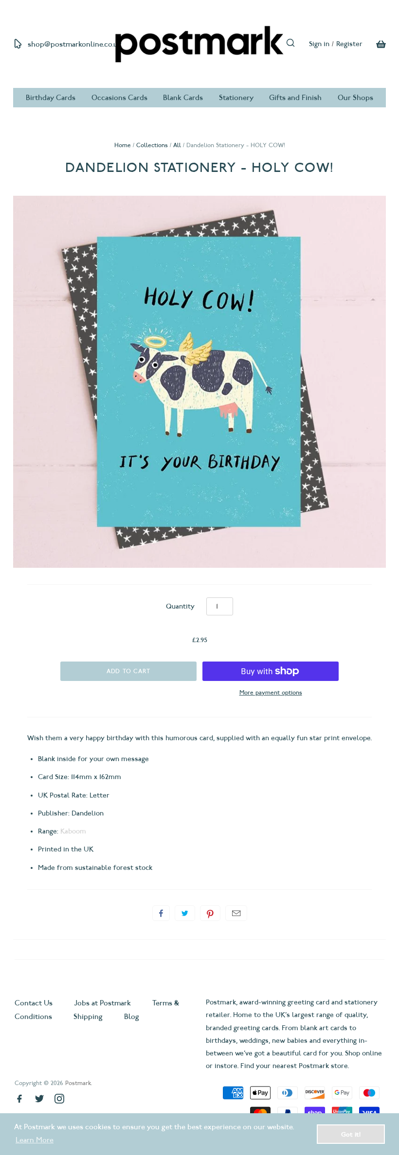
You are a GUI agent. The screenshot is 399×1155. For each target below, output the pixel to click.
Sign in (319, 44)
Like (161, 913)
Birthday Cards (50, 97)
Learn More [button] (35, 1140)
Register (349, 44)
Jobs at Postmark (102, 1003)
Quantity (180, 606)
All (177, 145)
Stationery (236, 97)
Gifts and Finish (295, 97)
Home (122, 145)
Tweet (185, 913)
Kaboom (73, 831)
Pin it (210, 913)
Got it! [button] (351, 1134)
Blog (131, 1016)
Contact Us (34, 1003)
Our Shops (355, 97)
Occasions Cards (119, 97)
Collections (152, 145)
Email (236, 913)
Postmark (78, 1083)
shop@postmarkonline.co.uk (75, 44)
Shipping (88, 1016)
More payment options (270, 692)
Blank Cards (183, 97)
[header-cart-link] (374, 44)
